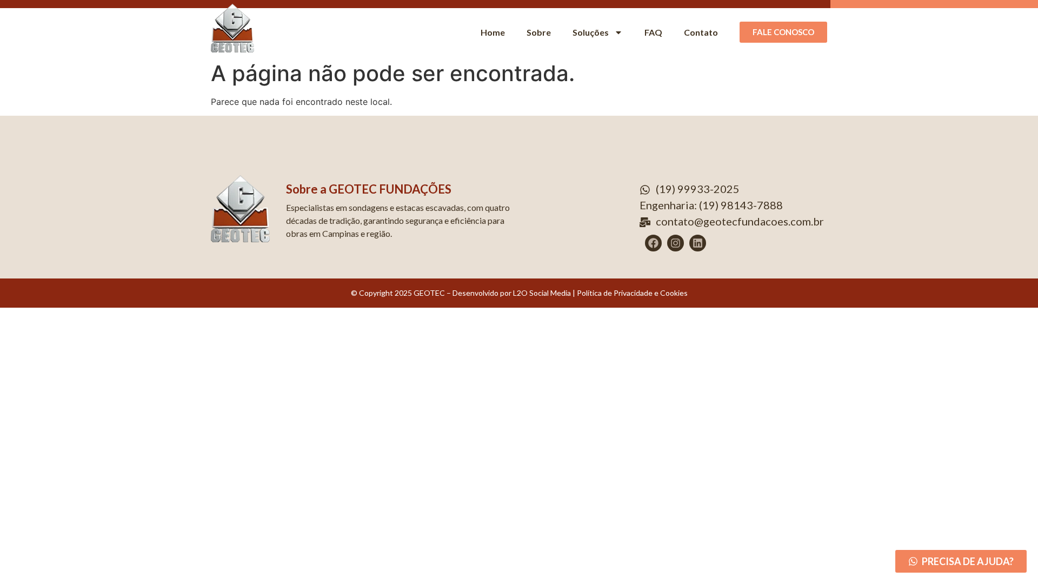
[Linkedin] (697, 243)
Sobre (539, 32)
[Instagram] (675, 243)
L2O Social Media (541, 292)
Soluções (591, 32)
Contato (701, 32)
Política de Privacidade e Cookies (632, 292)
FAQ (653, 32)
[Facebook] (653, 243)
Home (493, 32)
